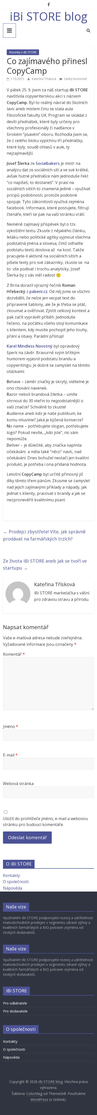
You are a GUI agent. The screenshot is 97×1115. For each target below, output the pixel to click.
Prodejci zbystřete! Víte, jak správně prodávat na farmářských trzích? (44, 535)
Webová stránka (18, 783)
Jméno (10, 726)
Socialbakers (48, 163)
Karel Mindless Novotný (29, 346)
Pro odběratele (15, 1003)
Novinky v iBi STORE (23, 52)
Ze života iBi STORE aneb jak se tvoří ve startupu (45, 564)
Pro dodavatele (15, 1011)
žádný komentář (75, 79)
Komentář (14, 654)
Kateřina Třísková (44, 79)
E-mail (10, 755)
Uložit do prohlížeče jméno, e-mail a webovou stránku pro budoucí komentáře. (45, 821)
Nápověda (12, 888)
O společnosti (16, 881)
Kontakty (11, 875)
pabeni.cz (38, 291)
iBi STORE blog (48, 16)
